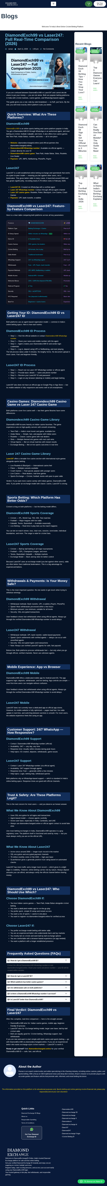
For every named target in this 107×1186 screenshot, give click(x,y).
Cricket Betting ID (68, 1136)
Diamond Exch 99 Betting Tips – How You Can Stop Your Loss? (82, 79)
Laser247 (10, 459)
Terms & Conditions (27, 1123)
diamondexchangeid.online (40, 1049)
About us (24, 1116)
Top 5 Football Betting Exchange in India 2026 (83, 192)
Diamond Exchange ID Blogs (30, 1113)
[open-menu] (53, 4)
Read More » (80, 98)
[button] (38, 960)
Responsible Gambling (28, 1119)
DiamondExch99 (12, 129)
